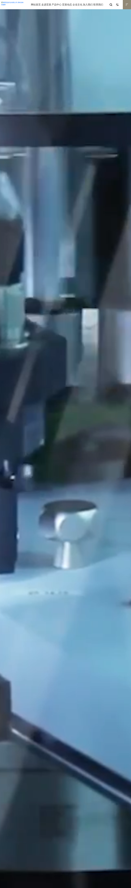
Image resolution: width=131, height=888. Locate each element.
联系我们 (98, 4)
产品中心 (57, 4)
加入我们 (88, 4)
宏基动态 (67, 4)
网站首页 (36, 4)
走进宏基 (46, 4)
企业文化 (77, 4)
